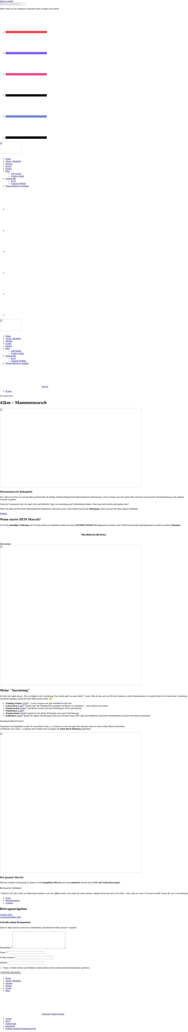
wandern (9, 903)
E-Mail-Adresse (7, 957)
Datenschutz (11, 1023)
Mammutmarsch (13, 900)
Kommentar (6, 947)
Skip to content (6, 1)
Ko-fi (13, 181)
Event (8, 898)
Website (3, 962)
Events (8, 166)
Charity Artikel (17, 176)
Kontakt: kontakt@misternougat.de (21, 1028)
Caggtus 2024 (6, 914)
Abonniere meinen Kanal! (53, 1014)
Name (3, 952)
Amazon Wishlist (18, 183)
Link (25, 703)
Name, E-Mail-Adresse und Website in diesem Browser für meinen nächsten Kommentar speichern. (46, 968)
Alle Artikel (16, 173)
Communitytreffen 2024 (10, 917)
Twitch (9, 1018)
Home (8, 159)
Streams (9, 164)
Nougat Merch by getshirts (17, 186)
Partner (9, 169)
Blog (8, 171)
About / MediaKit (13, 161)
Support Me (11, 178)
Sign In (45, 386)
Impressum (10, 1026)
